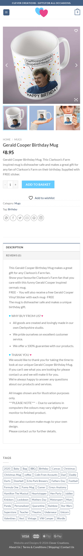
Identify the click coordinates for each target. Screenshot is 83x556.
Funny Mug (28, 487)
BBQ (33, 468)
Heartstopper (39, 493)
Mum (69, 499)
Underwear (50, 512)
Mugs (18, 139)
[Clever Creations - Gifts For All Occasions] (41, 12)
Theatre (36, 512)
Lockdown (22, 499)
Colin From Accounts (46, 474)
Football (73, 480)
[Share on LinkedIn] (41, 218)
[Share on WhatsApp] (6, 218)
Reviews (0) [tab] (13, 255)
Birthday (12, 209)
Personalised (21, 505)
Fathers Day (58, 480)
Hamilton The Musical (16, 493)
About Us (14, 547)
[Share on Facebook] (13, 218)
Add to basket (38, 184)
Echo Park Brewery (37, 480)
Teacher (24, 512)
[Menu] (6, 12)
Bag (25, 468)
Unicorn (64, 512)
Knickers (9, 499)
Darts (7, 480)
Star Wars (66, 505)
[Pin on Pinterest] (34, 218)
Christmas (69, 468)
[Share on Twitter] (20, 218)
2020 (7, 468)
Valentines (10, 518)
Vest (21, 518)
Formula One (11, 487)
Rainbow (53, 505)
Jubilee (69, 493)
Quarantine (38, 505)
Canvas (56, 468)
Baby (16, 468)
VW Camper (46, 518)
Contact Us (67, 547)
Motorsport (56, 499)
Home (7, 139)
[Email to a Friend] (27, 218)
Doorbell (18, 480)
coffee (28, 474)
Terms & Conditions (35, 547)
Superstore (10, 512)
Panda (7, 505)
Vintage (32, 518)
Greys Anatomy (57, 487)
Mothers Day (39, 499)
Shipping (53, 547)
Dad (63, 474)
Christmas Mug (12, 474)
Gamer (41, 487)
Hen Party (56, 493)
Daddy (72, 474)
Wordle (61, 518)
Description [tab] (14, 247)
